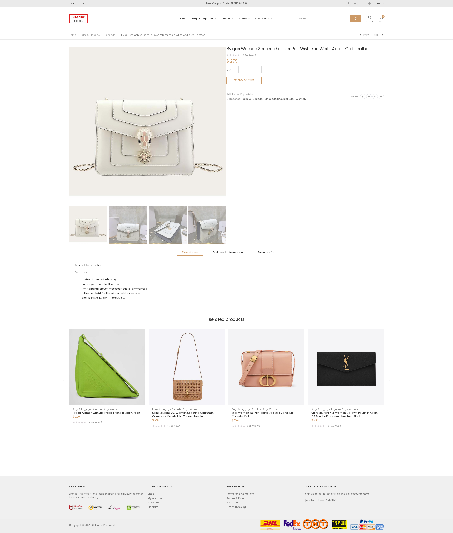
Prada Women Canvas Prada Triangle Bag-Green (106, 413)
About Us (153, 502)
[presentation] (68, 125)
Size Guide (232, 502)
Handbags (110, 35)
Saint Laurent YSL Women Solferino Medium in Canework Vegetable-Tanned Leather (183, 414)
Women (301, 99)
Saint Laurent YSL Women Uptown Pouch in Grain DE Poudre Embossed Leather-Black (344, 414)
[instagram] (362, 3)
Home (72, 35)
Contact (153, 507)
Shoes (243, 18)
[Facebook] (362, 96)
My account (155, 498)
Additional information (228, 252)
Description (190, 252)
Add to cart (246, 80)
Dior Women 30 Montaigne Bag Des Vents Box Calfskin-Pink (263, 414)
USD (71, 3)
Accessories (262, 18)
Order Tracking (236, 507)
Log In (380, 3)
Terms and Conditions (240, 493)
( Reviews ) (249, 55)
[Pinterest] (375, 96)
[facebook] (348, 3)
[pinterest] (369, 3)
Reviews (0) (266, 252)
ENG (85, 3)
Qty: (228, 69)
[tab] (190, 252)
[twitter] (355, 3)
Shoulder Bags (286, 99)
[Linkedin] (381, 96)
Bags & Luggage (202, 18)
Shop (183, 18)
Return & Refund (236, 498)
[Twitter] (369, 96)
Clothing (225, 18)
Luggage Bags (339, 409)
